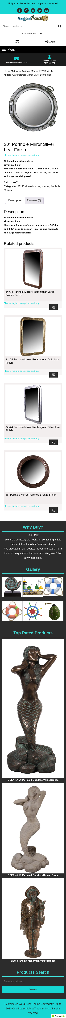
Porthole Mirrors (30, 71)
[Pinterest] (26, 11)
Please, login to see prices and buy (21, 155)
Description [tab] (15, 200)
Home (7, 71)
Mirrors (16, 71)
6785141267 (49, 63)
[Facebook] (19, 11)
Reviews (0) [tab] (34, 200)
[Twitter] (40, 11)
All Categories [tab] (29, 33)
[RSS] (33, 11)
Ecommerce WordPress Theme (22, 1004)
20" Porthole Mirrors (29, 186)
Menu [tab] (12, 49)
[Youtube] (46, 11)
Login (51, 41)
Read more (53, 307)
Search (60, 26)
